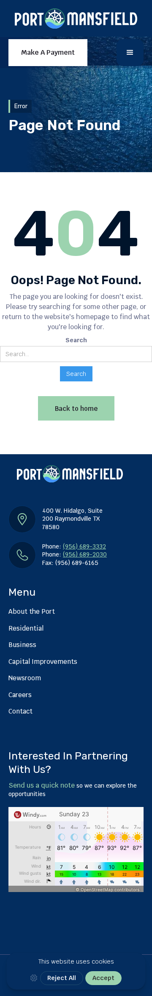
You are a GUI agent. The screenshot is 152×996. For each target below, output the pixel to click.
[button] (130, 52)
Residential (25, 628)
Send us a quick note (41, 785)
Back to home (76, 409)
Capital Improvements (42, 662)
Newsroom (24, 678)
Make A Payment (48, 52)
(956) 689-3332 (84, 546)
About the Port (31, 611)
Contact (20, 711)
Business (22, 645)
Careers (20, 695)
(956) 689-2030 (85, 554)
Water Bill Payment (62, 116)
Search (76, 340)
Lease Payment (62, 92)
